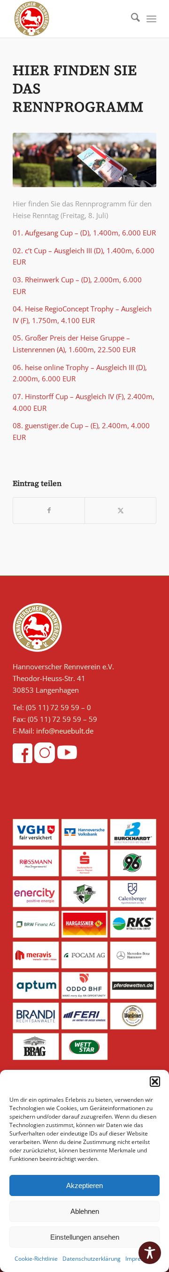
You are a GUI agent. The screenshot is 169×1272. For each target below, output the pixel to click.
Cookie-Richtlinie (36, 1259)
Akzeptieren (84, 1185)
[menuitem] (131, 19)
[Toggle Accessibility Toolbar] (150, 1253)
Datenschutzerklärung (91, 1259)
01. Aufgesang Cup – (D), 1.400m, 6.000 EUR (84, 232)
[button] (155, 1081)
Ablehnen (84, 1211)
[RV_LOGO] (70, 19)
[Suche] (131, 19)
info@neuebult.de (64, 730)
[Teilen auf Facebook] (48, 510)
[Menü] (151, 19)
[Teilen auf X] (120, 510)
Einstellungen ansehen (84, 1237)
